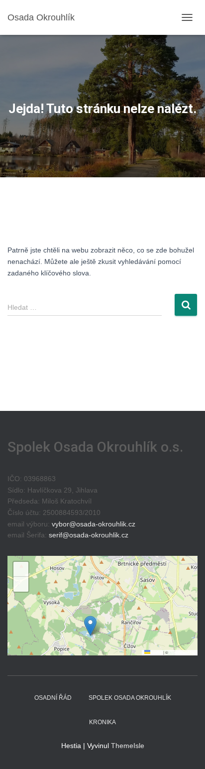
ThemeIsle (127, 746)
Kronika (102, 722)
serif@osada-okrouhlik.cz (88, 535)
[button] (90, 626)
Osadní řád (53, 697)
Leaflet (156, 652)
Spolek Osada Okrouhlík (130, 697)
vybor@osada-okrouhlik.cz (93, 524)
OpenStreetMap (182, 652)
